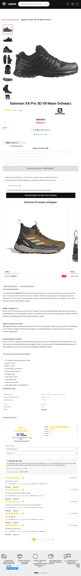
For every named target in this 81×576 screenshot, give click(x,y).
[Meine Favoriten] (67, 4)
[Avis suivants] (52, 539)
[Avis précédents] (30, 539)
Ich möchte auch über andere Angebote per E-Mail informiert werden (29, 190)
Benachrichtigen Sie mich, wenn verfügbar (41, 195)
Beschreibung (11, 286)
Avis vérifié (74, 478)
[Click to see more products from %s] (60, 111)
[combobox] (31, 4)
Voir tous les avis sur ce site (21, 441)
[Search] (46, 4)
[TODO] (26, 468)
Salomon (44, 409)
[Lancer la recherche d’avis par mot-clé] (76, 453)
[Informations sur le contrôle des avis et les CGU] (30, 438)
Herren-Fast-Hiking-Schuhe (10, 20)
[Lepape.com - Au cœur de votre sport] (12, 4)
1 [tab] (36, 572)
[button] (4, 4)
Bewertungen (27, 286)
